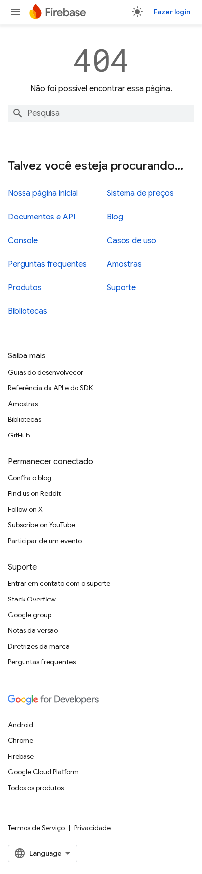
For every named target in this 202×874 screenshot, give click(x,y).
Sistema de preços (140, 193)
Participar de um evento (45, 540)
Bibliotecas (27, 311)
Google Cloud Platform (43, 771)
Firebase (21, 756)
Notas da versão (33, 630)
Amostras (124, 264)
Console (23, 241)
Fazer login (172, 11)
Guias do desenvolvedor (45, 372)
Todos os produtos (36, 787)
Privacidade (92, 828)
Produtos (25, 288)
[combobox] (101, 113)
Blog (115, 217)
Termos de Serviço (36, 828)
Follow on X (25, 509)
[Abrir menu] (15, 12)
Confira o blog (29, 477)
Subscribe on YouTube (41, 524)
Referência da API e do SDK (50, 387)
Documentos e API (41, 217)
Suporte (121, 288)
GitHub (19, 435)
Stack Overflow (32, 599)
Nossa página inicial (43, 193)
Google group (29, 614)
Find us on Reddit (34, 493)
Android (20, 724)
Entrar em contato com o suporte (59, 583)
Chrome (20, 740)
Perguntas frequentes (47, 264)
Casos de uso (131, 241)
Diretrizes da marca (39, 646)
